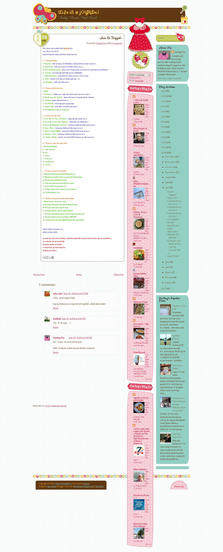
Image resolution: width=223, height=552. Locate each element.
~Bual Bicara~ (172, 225)
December (170, 156)
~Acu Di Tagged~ (110, 38)
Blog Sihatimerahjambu (140, 183)
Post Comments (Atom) (55, 405)
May (167, 262)
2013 (163, 127)
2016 (163, 111)
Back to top (179, 486)
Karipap (147, 529)
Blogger (86, 483)
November (170, 162)
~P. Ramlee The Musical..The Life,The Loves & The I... (173, 247)
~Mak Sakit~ (172, 231)
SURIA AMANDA (138, 154)
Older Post (118, 274)
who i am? (58, 293)
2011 (163, 137)
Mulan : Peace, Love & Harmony (140, 214)
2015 (163, 116)
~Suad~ (169, 228)
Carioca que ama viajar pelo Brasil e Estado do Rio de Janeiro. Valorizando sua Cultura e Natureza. (141, 436)
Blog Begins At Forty (140, 129)
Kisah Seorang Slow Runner (140, 525)
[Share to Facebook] (52, 257)
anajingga (138, 247)
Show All (148, 379)
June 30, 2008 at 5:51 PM (80, 337)
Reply (55, 308)
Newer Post (38, 274)
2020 (163, 96)
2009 (163, 147)
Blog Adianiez (140, 469)
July (167, 182)
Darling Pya (101, 43)
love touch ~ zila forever (141, 325)
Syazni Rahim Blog (139, 274)
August (168, 177)
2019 (163, 101)
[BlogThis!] (46, 257)
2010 (163, 142)
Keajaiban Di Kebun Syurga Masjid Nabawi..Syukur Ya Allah (178, 404)
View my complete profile (170, 78)
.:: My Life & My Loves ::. (141, 101)
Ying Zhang (51, 486)
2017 (163, 106)
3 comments (116, 43)
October (169, 167)
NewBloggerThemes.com (83, 486)
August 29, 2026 (147, 138)
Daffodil (57, 318)
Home (79, 274)
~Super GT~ (172, 198)
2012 (163, 132)
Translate (139, 80)
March (168, 272)
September (170, 172)
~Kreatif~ (170, 222)
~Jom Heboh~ (172, 256)
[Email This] (44, 257)
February (169, 277)
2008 (163, 152)
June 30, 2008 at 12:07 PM (76, 293)
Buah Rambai (147, 308)
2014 (163, 122)
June (167, 187)
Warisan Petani (140, 302)
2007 (163, 288)
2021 (163, 91)
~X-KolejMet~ (173, 219)
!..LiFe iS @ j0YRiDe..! (78, 12)
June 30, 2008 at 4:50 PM (74, 318)
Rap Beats (99, 486)
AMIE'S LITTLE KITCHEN (141, 399)
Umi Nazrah (139, 352)
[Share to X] (49, 257)
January (168, 282)
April (167, 267)
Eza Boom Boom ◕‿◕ (141, 496)
